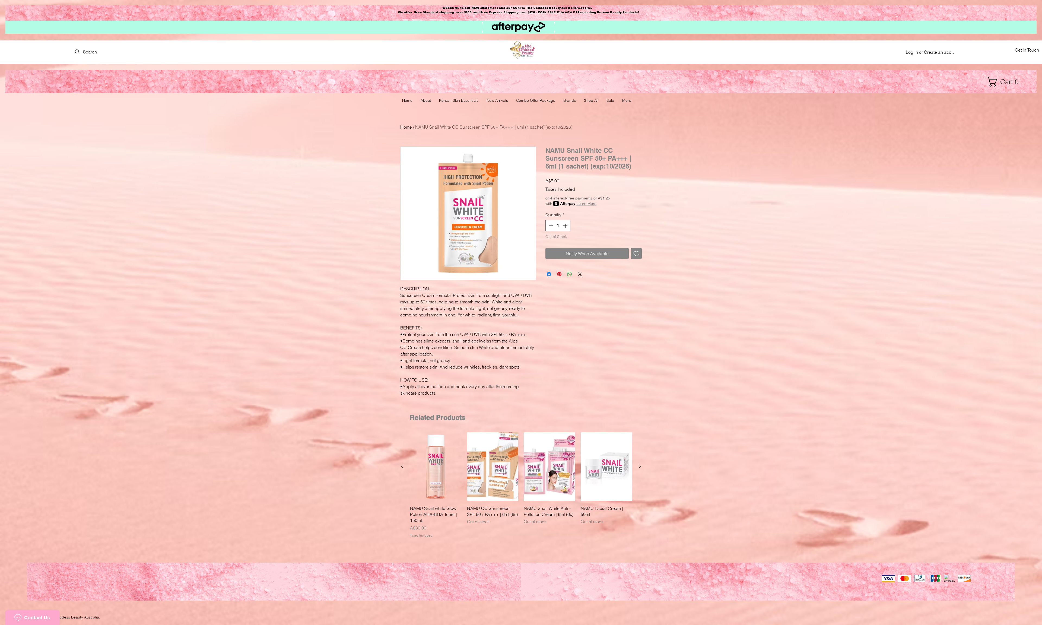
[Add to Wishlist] (636, 253)
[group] (521, 485)
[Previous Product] (402, 466)
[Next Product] (640, 466)
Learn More (586, 203)
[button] (1005, 82)
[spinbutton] (558, 225)
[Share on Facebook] (549, 274)
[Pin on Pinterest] (559, 274)
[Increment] (566, 225)
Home (406, 127)
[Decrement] (550, 225)
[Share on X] (580, 274)
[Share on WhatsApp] (569, 274)
